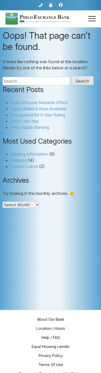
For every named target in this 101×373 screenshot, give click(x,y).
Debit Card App (24, 121)
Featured (18, 160)
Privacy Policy (51, 355)
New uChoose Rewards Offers (39, 102)
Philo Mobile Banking (29, 127)
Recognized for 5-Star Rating (37, 115)
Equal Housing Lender (51, 346)
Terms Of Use (50, 364)
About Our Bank (50, 319)
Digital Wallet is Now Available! (38, 108)
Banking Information (29, 154)
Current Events (24, 166)
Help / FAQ (50, 337)
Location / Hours (50, 328)
